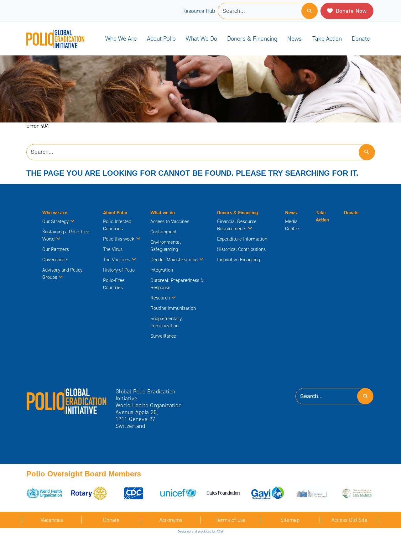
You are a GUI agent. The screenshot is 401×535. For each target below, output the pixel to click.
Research (160, 297)
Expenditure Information (242, 239)
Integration (161, 270)
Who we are (121, 38)
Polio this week (118, 239)
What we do (201, 38)
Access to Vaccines (170, 221)
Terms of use (231, 520)
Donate (361, 38)
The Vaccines (116, 259)
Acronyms (170, 520)
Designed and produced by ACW (201, 531)
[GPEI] (66, 401)
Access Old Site (349, 520)
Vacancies (51, 520)
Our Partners (55, 249)
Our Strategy (55, 221)
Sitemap (289, 520)
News (294, 38)
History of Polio (119, 270)
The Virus (112, 249)
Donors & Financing (252, 38)
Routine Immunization (173, 308)
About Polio (161, 38)
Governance (54, 259)
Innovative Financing (238, 259)
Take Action (327, 38)
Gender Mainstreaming (174, 259)
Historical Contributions (241, 249)
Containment (163, 231)
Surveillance (163, 336)
